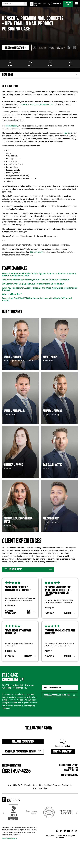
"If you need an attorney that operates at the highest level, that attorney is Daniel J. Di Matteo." (58, 591)
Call (10, 65)
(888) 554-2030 (36, 252)
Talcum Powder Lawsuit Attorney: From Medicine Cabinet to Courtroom (35, 280)
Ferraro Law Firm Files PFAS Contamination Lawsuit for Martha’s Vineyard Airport (37, 299)
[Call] (10, 62)
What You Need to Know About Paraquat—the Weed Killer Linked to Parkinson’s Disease (39, 289)
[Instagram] (72, 831)
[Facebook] (57, 831)
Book (50, 65)
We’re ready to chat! (62, 746)
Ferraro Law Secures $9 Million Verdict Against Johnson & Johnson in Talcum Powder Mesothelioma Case (39, 274)
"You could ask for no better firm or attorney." (60, 632)
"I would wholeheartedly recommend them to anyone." (18, 589)
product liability (12, 126)
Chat (70, 65)
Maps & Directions (69, 774)
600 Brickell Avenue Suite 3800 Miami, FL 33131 (68, 768)
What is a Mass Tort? (12, 294)
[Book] (50, 62)
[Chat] (70, 62)
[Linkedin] (65, 831)
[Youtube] (68, 831)
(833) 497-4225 (56, 3)
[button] (60, 694)
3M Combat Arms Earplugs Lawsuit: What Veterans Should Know (33, 284)
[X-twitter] (61, 831)
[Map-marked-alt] (76, 831)
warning (67, 133)
